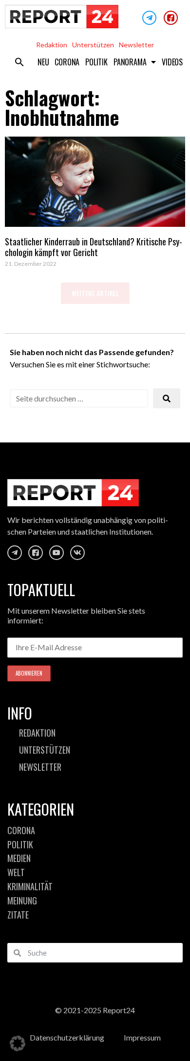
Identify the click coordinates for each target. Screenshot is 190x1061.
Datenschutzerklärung (67, 1037)
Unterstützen (93, 44)
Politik (96, 62)
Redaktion (51, 44)
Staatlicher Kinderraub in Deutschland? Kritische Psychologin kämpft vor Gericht (93, 247)
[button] (19, 62)
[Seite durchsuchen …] (79, 398)
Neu (43, 62)
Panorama (130, 62)
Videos (172, 62)
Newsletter (136, 44)
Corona (67, 62)
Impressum (142, 1037)
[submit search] (166, 398)
